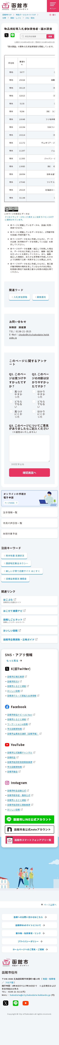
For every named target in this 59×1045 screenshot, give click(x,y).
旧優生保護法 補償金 (16, 578)
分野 (4, 18)
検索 (50, 36)
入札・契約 (29, 18)
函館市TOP (6, 14)
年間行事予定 (10, 533)
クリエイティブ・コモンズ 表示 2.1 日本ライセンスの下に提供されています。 (29, 218)
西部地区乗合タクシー (17, 563)
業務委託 (41, 296)
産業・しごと (15, 18)
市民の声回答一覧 (12, 523)
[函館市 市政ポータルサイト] (15, 6)
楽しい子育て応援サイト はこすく (23, 570)
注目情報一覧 (10, 512)
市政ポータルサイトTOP (26, 14)
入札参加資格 (20, 296)
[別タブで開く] (6, 35)
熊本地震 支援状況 (15, 555)
